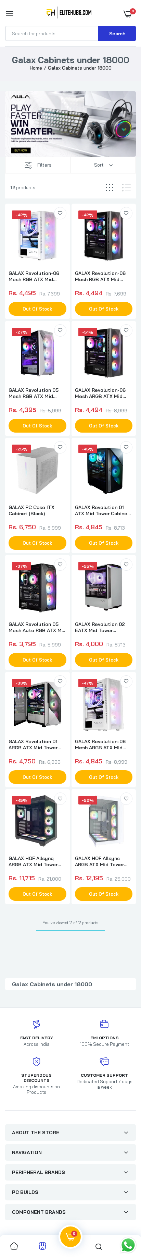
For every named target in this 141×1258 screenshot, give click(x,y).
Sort (99, 165)
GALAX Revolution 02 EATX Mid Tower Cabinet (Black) (100, 627)
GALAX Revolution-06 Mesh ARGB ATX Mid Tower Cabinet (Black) (101, 393)
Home (36, 68)
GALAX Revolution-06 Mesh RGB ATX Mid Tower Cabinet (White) (35, 276)
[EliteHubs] (69, 13)
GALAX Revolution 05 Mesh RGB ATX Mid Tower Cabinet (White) (35, 393)
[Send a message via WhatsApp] (128, 1245)
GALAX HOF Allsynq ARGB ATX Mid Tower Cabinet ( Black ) (33, 861)
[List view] (126, 188)
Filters (44, 165)
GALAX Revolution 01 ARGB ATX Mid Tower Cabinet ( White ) (33, 744)
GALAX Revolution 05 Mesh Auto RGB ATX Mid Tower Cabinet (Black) (37, 627)
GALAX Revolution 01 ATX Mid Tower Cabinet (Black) (102, 510)
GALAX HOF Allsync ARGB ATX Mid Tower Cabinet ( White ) (99, 861)
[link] (60, 213)
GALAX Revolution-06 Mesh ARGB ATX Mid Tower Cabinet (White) (101, 744)
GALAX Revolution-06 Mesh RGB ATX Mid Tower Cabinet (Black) (101, 276)
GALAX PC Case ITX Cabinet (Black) (31, 510)
